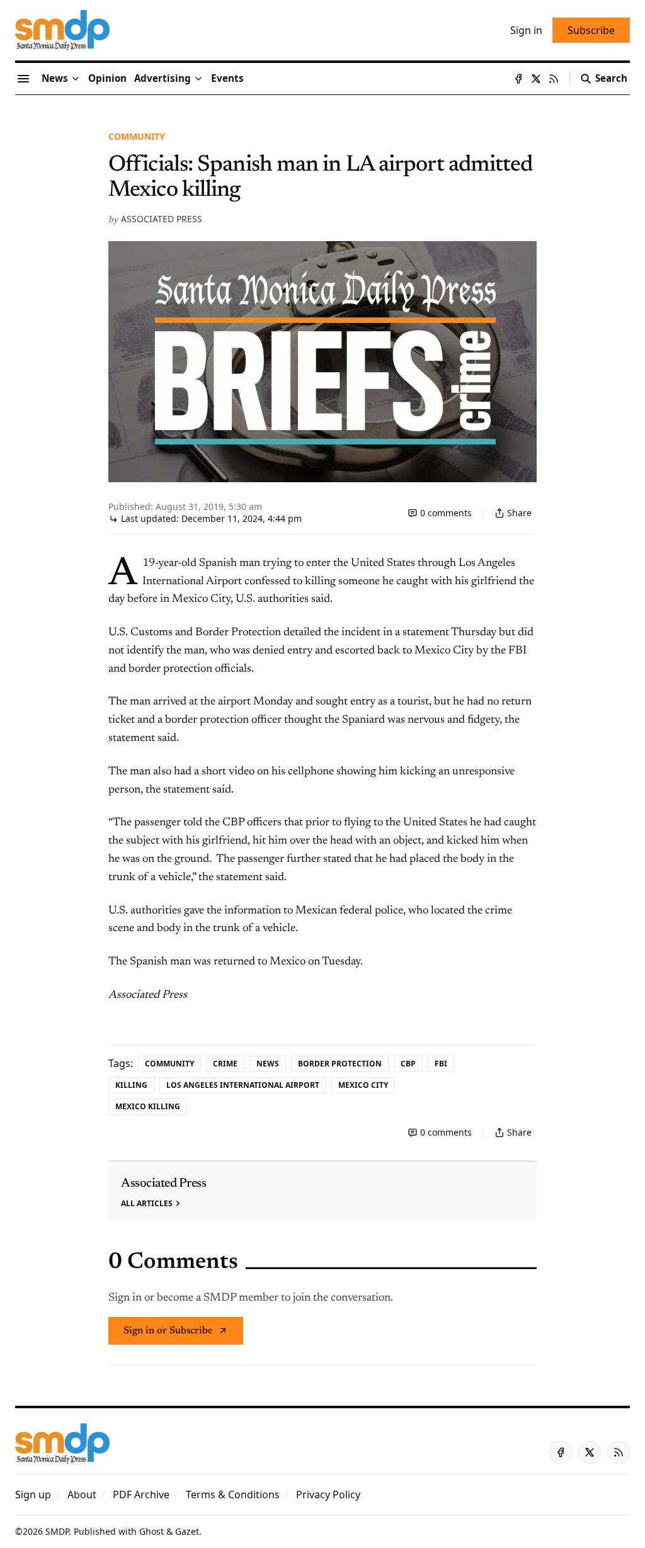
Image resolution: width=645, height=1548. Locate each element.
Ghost (151, 1531)
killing (131, 1085)
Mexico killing (147, 1106)
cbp (408, 1063)
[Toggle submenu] (76, 79)
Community (136, 136)
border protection (340, 1063)
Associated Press (161, 219)
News (267, 1063)
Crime (225, 1063)
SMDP (57, 1531)
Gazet (187, 1531)
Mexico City (363, 1085)
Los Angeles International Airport (242, 1085)
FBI (441, 1063)
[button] (162, 78)
